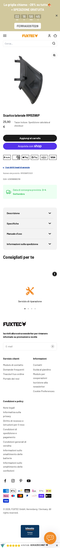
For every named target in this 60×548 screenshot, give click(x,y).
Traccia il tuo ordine (13, 373)
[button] (54, 274)
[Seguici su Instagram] (13, 481)
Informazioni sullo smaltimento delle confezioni (13, 466)
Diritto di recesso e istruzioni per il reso (13, 422)
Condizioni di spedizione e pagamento (10, 433)
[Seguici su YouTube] (29, 481)
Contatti (37, 364)
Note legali (9, 407)
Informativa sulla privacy (12, 414)
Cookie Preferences (43, 391)
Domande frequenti (13, 369)
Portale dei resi (11, 378)
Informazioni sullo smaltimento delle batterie (13, 454)
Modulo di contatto (13, 364)
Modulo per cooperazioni (40, 375)
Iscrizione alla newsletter (40, 384)
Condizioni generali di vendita (14, 443)
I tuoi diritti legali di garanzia (17, 167)
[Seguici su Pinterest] (21, 481)
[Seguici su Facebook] (5, 481)
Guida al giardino (42, 369)
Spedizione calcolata (38, 122)
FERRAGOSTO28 (27, 26)
